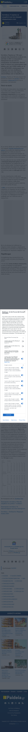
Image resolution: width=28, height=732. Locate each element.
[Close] (25, 312)
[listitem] (14, 338)
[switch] (22, 341)
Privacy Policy (22, 420)
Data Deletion (6, 420)
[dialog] (14, 366)
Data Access (14, 420)
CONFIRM (8, 414)
